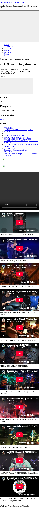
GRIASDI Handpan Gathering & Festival (13, 2)
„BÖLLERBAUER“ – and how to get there (18, 130)
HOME (6, 45)
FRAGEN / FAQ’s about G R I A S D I (17, 137)
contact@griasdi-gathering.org (14, 135)
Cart (5, 133)
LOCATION (8, 52)
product (2, 119)
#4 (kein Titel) (8, 128)
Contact (6, 54)
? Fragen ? (7, 50)
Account (7, 132)
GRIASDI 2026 (9, 47)
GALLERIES (8, 48)
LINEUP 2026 (9, 152)
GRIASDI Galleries (10, 148)
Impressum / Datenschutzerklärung (15, 150)
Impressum (7, 56)
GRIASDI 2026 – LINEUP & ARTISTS (17, 139)
